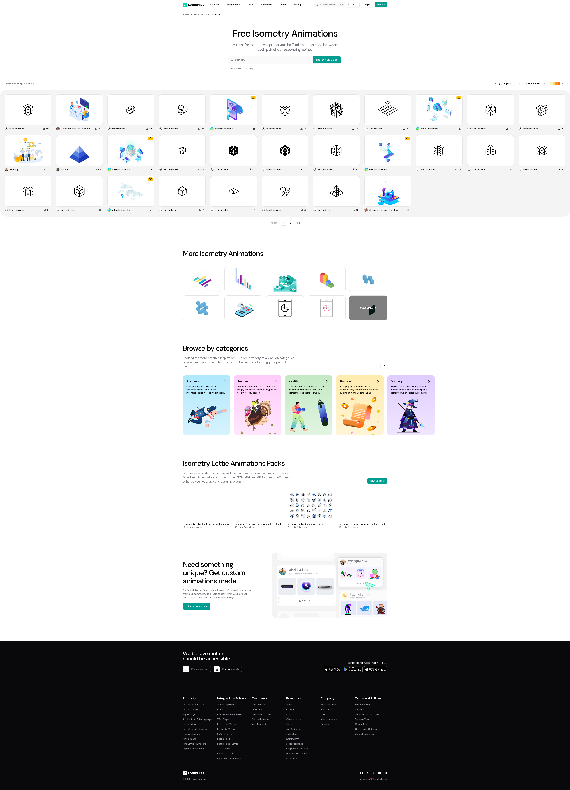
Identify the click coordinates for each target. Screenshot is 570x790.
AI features (292, 758)
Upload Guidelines (365, 734)
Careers (325, 724)
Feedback (326, 709)
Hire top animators (196, 606)
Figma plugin (189, 714)
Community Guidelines (367, 729)
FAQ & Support (294, 729)
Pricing (297, 4)
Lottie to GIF (224, 738)
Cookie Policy (362, 724)
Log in (367, 4)
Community (292, 738)
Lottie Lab (291, 734)
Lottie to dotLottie (227, 743)
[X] (373, 773)
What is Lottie (293, 719)
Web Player (223, 719)
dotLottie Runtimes (296, 753)
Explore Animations (193, 748)
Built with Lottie (260, 719)
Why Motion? (259, 724)
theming (249, 69)
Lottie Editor (190, 724)
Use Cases (257, 709)
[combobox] (512, 83)
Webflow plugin (225, 704)
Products (214, 4)
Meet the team (329, 719)
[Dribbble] (385, 773)
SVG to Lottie (224, 734)
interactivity (236, 69)
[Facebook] (361, 773)
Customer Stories (261, 714)
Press (324, 714)
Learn (283, 4)
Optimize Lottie (225, 753)
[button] (285, 60)
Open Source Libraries (229, 758)
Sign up (381, 4)
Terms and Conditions (367, 714)
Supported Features (297, 748)
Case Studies (259, 704)
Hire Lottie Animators (194, 743)
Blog (288, 714)
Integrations (233, 4)
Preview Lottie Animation (230, 714)
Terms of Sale (362, 719)
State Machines (294, 743)
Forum (289, 724)
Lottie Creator (191, 709)
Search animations (328, 4)
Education (291, 709)
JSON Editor (223, 748)
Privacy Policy (362, 704)
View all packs (377, 481)
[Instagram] (367, 773)
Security (359, 709)
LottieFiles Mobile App (195, 729)
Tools (250, 4)
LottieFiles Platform (193, 704)
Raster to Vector (226, 729)
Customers (266, 4)
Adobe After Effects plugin (197, 719)
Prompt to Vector (227, 724)
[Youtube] (379, 773)
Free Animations (191, 734)
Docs (289, 704)
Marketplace (189, 738)
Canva (220, 709)
